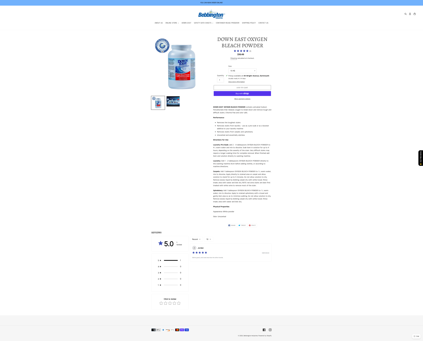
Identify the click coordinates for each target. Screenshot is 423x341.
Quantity (220, 75)
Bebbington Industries (251, 336)
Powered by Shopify (265, 336)
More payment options (242, 99)
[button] (170, 260)
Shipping (233, 58)
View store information (236, 82)
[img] (241, 51)
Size (230, 66)
